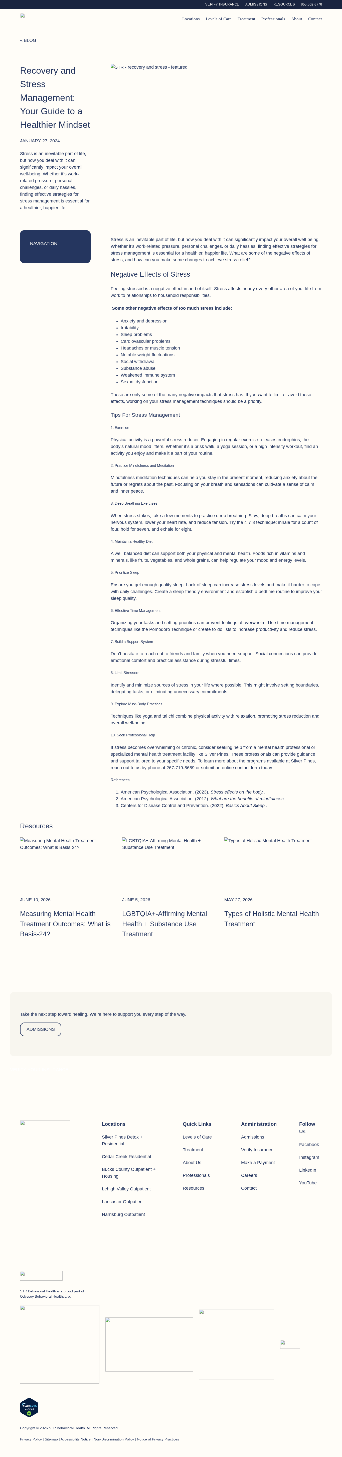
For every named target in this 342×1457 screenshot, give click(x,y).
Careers (249, 1175)
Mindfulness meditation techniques (145, 477)
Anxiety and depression (144, 320)
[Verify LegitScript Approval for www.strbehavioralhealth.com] (29, 1408)
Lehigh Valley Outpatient (126, 1188)
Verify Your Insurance (39, 1069)
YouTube (308, 1182)
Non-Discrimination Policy (114, 1439)
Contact (315, 19)
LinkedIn (307, 1170)
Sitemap (51, 1439)
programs (256, 760)
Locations (191, 19)
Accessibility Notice (76, 1439)
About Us (192, 1162)
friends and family (187, 653)
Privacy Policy (31, 1439)
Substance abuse (138, 368)
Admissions (256, 4)
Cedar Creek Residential (126, 1156)
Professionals (273, 19)
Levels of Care (219, 19)
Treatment (246, 19)
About (296, 19)
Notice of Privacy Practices (158, 1439)
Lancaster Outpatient (123, 1201)
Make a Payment (258, 1162)
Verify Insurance (222, 4)
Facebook (309, 1144)
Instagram (309, 1157)
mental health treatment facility (164, 754)
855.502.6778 (311, 4)
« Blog (28, 40)
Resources (284, 4)
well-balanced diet (133, 553)
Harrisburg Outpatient (123, 1214)
